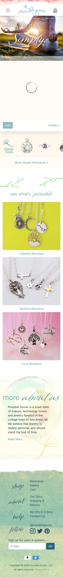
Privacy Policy (42, 569)
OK (50, 546)
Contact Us (37, 516)
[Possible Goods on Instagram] (33, 530)
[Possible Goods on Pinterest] (47, 530)
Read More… (16, 439)
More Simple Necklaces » (31, 162)
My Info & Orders (41, 512)
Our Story (36, 496)
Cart (33, 489)
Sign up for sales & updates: (27, 540)
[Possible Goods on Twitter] (40, 530)
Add (7, 125)
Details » (54, 125)
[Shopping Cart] (55, 10)
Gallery (34, 485)
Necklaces (37, 481)
